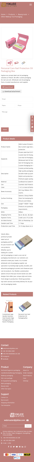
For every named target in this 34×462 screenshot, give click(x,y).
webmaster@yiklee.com (10, 348)
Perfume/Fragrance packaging (10, 370)
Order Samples (28, 373)
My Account (4, 400)
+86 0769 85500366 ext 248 (11, 354)
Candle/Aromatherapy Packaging (11, 373)
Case (24, 378)
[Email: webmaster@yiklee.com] (32, 130)
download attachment (11, 91)
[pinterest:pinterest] (20, 447)
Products (11, 14)
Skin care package (6, 378)
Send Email (7, 87)
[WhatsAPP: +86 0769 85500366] (32, 123)
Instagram (6, 356)
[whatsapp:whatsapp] (25, 447)
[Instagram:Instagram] (32, 120)
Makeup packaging (7, 375)
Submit (28, 426)
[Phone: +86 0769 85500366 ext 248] (32, 127)
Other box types (6, 389)
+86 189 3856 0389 (9, 351)
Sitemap (25, 381)
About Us (26, 370)
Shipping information (8, 403)
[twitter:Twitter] (14, 447)
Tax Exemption (5, 405)
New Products (27, 375)
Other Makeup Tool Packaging (11, 17)
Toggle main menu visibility (30, 4)
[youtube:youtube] (17, 447)
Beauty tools (22, 14)
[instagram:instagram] (11, 447)
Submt (5, 129)
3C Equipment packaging (9, 381)
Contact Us (4, 397)
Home (3, 14)
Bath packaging (6, 383)
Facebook (5, 359)
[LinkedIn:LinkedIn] (22, 447)
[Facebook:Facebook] (9, 447)
